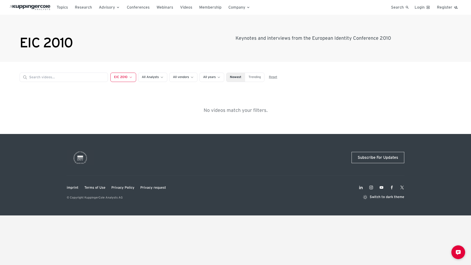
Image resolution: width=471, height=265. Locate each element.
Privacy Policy (122, 187)
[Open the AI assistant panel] (458, 252)
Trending (255, 77)
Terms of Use (94, 187)
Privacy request (153, 187)
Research (83, 7)
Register (444, 7)
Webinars (165, 7)
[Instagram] (371, 187)
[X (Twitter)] (402, 187)
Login (420, 7)
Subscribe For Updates (378, 157)
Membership (210, 7)
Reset (273, 77)
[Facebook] (392, 187)
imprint (72, 187)
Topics (62, 7)
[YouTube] (381, 187)
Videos (186, 7)
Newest (235, 77)
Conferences (138, 7)
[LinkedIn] (361, 187)
